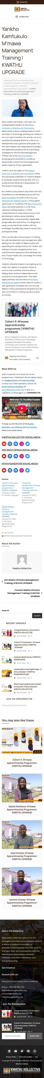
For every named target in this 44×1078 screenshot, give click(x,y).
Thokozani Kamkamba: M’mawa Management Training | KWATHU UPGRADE (31, 488)
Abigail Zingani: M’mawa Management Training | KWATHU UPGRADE (9, 512)
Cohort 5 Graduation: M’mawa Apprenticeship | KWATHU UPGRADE (27, 645)
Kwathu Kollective (22, 568)
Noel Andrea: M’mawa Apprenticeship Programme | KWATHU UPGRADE (22, 856)
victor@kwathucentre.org (13, 390)
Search (5, 610)
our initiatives (16, 427)
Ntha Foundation (25, 156)
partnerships (28, 380)
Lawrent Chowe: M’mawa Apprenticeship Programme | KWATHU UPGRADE (22, 902)
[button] (22, 17)
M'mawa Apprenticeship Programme (18, 536)
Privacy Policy (11, 1057)
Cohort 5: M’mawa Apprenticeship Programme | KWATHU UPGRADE (22, 762)
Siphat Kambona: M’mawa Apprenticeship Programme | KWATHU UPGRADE (22, 809)
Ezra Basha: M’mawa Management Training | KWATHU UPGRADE (21, 582)
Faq (36, 1057)
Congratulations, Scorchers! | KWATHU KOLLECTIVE (27, 631)
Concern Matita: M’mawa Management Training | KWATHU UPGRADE (23, 593)
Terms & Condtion (26, 1057)
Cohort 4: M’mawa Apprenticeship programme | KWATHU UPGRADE (10, 487)
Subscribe (34, 1035)
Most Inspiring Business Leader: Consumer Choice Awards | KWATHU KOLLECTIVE (28, 686)
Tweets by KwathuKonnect (14, 705)
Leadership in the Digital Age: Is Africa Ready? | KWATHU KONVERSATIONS (27, 672)
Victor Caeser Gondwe (12, 386)
